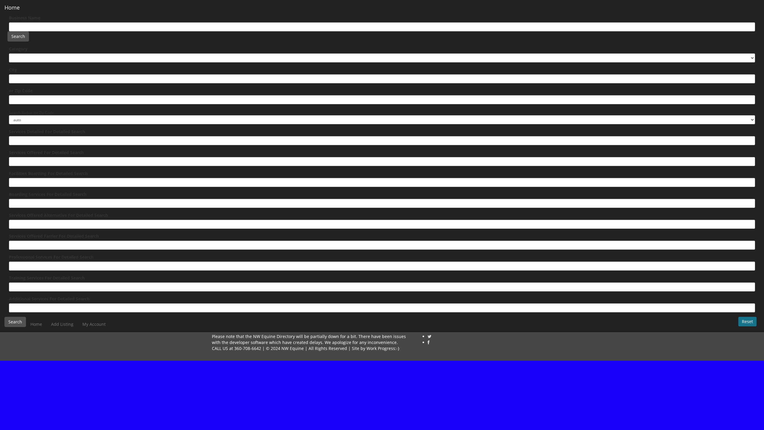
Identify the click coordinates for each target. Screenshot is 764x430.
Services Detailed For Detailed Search (47, 131)
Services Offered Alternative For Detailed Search (58, 215)
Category (18, 49)
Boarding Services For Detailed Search (48, 194)
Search (18, 36)
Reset (747, 321)
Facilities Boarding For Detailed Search (48, 173)
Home (12, 7)
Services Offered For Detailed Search (46, 152)
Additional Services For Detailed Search (49, 299)
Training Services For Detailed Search (47, 278)
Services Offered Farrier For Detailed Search (54, 236)
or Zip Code (21, 90)
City (13, 70)
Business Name (24, 18)
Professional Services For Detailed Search (51, 257)
